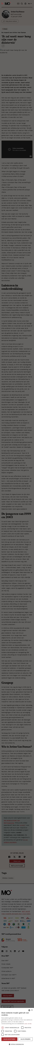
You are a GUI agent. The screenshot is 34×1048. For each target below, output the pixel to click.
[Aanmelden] (25, 4)
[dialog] (17, 1028)
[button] (17, 1044)
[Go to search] (22, 4)
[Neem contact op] (18, 4)
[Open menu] (2, 4)
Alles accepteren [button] (9, 1039)
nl (29, 3)
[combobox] (29, 1010)
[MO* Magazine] (8, 3)
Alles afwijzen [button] (25, 1039)
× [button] (32, 1010)
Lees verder (28, 1023)
